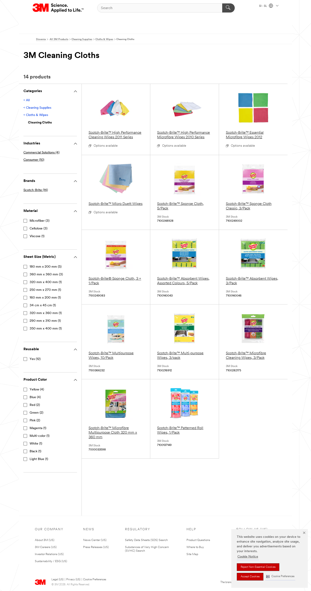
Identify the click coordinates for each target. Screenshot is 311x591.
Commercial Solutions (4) (41, 152)
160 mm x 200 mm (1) (45, 297)
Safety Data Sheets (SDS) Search (146, 540)
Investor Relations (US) (49, 554)
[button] (280, 576)
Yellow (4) (37, 389)
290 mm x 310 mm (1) (45, 321)
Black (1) (35, 451)
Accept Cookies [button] (250, 576)
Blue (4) (35, 397)
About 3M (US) (44, 540)
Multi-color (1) (39, 436)
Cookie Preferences (94, 579)
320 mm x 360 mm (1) (46, 313)
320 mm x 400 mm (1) (46, 282)
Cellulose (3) (38, 228)
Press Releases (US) (96, 547)
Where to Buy (195, 547)
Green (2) (36, 413)
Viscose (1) (37, 236)
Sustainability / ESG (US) (51, 561)
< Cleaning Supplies (37, 108)
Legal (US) (57, 579)
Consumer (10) (33, 160)
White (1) (36, 443)
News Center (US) (95, 540)
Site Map (192, 554)
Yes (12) (35, 359)
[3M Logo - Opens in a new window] (58, 8)
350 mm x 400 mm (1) (46, 328)
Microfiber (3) (39, 221)
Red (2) (35, 405)
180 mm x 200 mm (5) (45, 267)
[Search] (228, 8)
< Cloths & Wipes (35, 115)
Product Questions (198, 540)
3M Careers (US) (46, 547)
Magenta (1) (38, 428)
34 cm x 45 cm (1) (43, 305)
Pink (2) (35, 420)
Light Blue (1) (39, 459)
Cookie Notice (247, 556)
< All (26, 100)
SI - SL (263, 6)
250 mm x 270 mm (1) (45, 290)
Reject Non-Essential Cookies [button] (258, 567)
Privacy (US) (73, 579)
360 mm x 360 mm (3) (46, 274)
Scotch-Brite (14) (35, 190)
